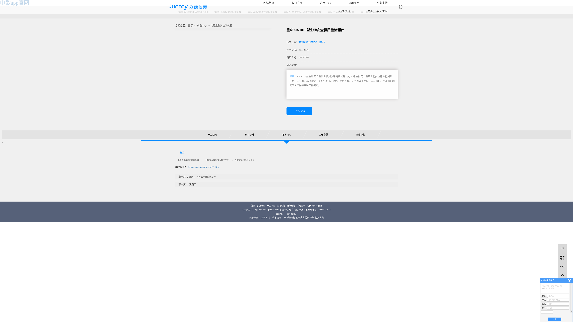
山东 (274, 217)
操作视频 (360, 134)
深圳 (312, 217)
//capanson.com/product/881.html (203, 167)
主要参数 (323, 134)
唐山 (302, 217)
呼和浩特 (291, 217)
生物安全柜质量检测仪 (244, 160)
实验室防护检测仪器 (221, 25)
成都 (298, 217)
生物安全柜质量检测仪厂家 (217, 160)
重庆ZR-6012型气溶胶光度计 (202, 177)
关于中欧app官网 (378, 11)
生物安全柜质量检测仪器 (188, 160)
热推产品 (253, 217)
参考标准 (249, 134)
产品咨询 (300, 111)
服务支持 (291, 206)
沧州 (307, 217)
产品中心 (202, 25)
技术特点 (286, 134)
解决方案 (261, 206)
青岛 (279, 217)
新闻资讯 (344, 11)
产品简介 (212, 134)
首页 (253, 206)
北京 (317, 217)
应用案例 (281, 206)
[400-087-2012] (562, 248)
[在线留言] (562, 266)
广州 (284, 217)
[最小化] (569, 280)
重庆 (321, 217)
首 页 (190, 25)
